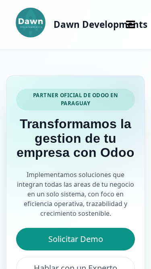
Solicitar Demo (75, 239)
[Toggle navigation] (131, 24)
